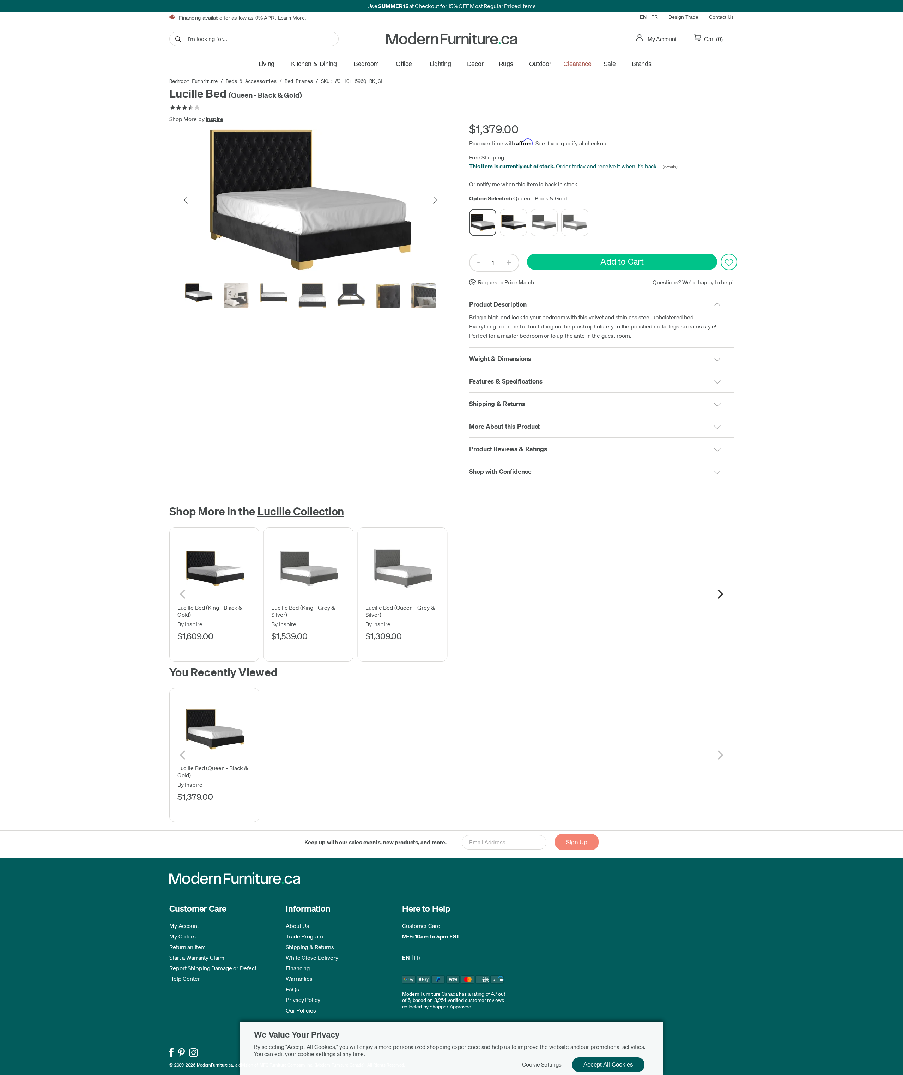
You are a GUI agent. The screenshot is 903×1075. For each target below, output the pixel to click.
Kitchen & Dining (314, 63)
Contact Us (721, 17)
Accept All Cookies (608, 1064)
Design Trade (683, 17)
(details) (669, 167)
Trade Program (304, 936)
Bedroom (366, 63)
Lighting (440, 63)
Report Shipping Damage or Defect (212, 968)
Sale (610, 63)
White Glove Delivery (312, 957)
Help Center (184, 978)
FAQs (292, 989)
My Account (184, 925)
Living (266, 63)
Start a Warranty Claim (196, 957)
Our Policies (301, 1010)
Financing (298, 968)
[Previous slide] (186, 200)
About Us (297, 925)
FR (654, 17)
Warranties (299, 978)
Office (404, 63)
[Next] (719, 594)
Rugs (506, 63)
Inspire (214, 118)
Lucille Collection (300, 511)
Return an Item (187, 946)
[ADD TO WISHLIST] (729, 262)
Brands (641, 63)
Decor (475, 63)
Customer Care (421, 925)
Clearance (577, 63)
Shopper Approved (450, 1006)
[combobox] (254, 39)
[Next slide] (434, 200)
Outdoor (540, 63)
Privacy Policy (303, 999)
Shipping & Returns (310, 946)
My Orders (182, 936)
